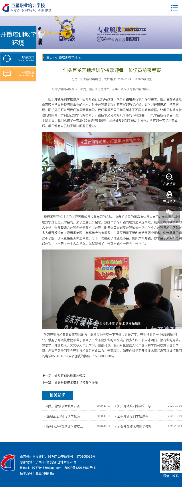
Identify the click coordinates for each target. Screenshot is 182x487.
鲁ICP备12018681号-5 (80, 467)
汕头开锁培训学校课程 (69, 376)
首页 (49, 57)
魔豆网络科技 (45, 473)
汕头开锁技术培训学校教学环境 (76, 382)
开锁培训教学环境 (68, 57)
